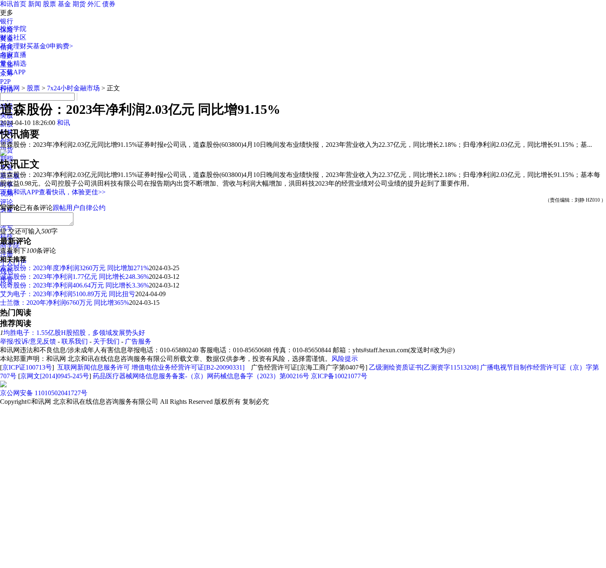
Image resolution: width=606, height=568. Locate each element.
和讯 (63, 122)
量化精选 (13, 63)
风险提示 (344, 358)
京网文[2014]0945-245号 (54, 375)
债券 (108, 3)
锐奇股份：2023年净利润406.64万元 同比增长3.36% (74, 285)
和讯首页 (13, 3)
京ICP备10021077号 (339, 375)
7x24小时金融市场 (73, 88)
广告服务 (138, 341)
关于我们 (106, 341)
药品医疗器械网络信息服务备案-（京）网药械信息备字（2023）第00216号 (201, 375)
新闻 (34, 3)
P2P (5, 81)
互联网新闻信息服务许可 (93, 367)
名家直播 (13, 54)
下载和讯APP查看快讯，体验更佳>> (53, 192)
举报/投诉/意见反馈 (28, 341)
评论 (6, 201)
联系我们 (74, 341)
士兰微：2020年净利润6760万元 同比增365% (64, 302)
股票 (49, 3)
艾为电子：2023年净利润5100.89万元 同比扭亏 (67, 293)
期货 (79, 3)
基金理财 (13, 45)
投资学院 (13, 28)
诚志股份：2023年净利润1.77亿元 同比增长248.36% (74, 276)
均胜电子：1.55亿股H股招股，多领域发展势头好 (74, 332)
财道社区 (13, 37)
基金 (64, 3)
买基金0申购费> (49, 45)
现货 (6, 149)
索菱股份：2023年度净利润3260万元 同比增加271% (74, 267)
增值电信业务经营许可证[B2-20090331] (188, 367)
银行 (6, 21)
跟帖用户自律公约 (79, 207)
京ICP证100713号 (27, 367)
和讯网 (10, 88)
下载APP (13, 71)
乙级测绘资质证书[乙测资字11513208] (424, 367)
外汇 (94, 3)
